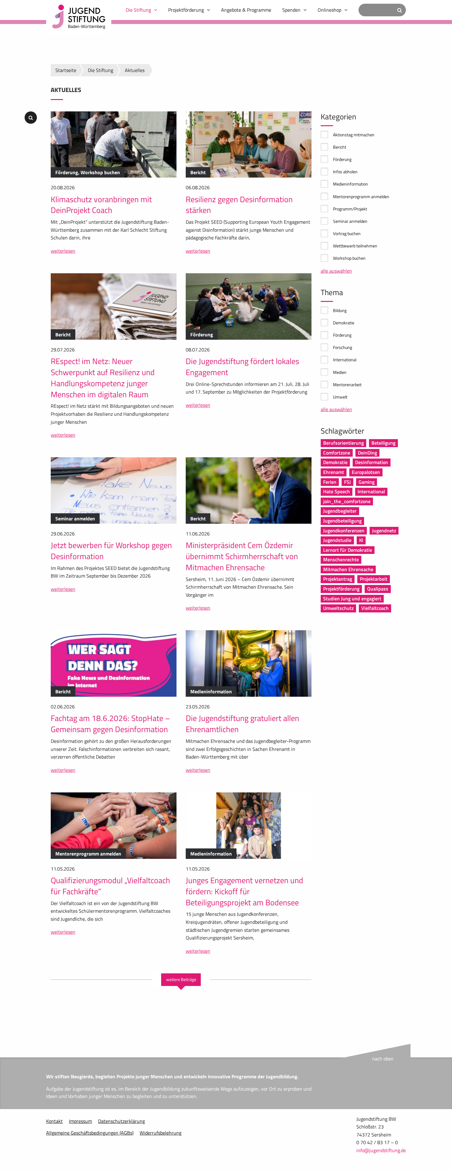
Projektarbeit (373, 579)
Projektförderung (186, 10)
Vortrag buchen (347, 233)
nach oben (383, 1058)
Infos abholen (345, 171)
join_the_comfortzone (347, 501)
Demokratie (343, 322)
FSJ (347, 482)
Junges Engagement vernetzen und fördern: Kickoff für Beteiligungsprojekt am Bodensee (244, 891)
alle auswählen (336, 270)
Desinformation (371, 462)
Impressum (80, 1121)
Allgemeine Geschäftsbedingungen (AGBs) (89, 1132)
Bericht (339, 147)
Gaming (367, 482)
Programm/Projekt (350, 209)
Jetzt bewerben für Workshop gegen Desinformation (111, 550)
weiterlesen (63, 250)
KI (361, 540)
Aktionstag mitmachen (354, 134)
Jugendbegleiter (340, 511)
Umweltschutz (338, 608)
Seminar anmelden (350, 221)
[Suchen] (399, 10)
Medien (340, 372)
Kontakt (54, 1121)
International (344, 359)
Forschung (342, 347)
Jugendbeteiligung (342, 520)
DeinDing (367, 452)
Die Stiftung (138, 10)
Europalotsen (366, 472)
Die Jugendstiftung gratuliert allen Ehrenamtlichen (242, 723)
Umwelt (340, 397)
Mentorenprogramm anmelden (361, 196)
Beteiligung (383, 443)
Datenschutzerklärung (121, 1121)
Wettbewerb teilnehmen (355, 245)
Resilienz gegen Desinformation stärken (239, 204)
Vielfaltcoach (375, 608)
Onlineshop (329, 10)
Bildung (340, 310)
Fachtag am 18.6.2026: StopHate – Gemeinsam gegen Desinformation (110, 723)
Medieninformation (350, 184)
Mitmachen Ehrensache (348, 569)
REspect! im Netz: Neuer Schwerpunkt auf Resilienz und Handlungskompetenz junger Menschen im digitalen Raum (103, 377)
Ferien (329, 482)
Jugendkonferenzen (343, 530)
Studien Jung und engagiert (352, 598)
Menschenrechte (341, 559)
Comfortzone (336, 452)
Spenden (291, 10)
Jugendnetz (384, 530)
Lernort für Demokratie (347, 550)
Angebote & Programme (246, 10)
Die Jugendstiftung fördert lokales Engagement (242, 366)
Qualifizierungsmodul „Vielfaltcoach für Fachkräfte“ (110, 885)
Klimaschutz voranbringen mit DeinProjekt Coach (101, 204)
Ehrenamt (333, 472)
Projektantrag (337, 579)
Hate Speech (336, 491)
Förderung (342, 159)
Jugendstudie (337, 540)
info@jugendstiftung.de (381, 1150)
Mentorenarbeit (347, 384)
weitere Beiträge (181, 979)
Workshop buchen (349, 258)
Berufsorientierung (343, 443)
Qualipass (377, 588)
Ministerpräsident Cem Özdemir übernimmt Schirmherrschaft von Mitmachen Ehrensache (242, 556)
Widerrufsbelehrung (160, 1132)
